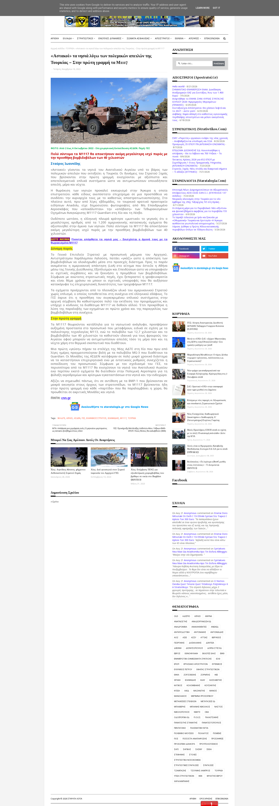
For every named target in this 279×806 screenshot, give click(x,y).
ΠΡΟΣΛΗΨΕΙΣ (217, 738)
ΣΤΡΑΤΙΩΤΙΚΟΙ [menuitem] (85, 38)
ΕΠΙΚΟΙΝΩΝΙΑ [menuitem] (212, 38)
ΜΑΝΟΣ (213, 690)
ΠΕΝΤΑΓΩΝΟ (180, 728)
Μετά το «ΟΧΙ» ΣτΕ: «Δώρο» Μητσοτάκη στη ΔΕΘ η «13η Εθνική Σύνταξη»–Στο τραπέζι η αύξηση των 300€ (206, 341)
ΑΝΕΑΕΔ (214, 626)
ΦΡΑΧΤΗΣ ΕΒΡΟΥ (214, 776)
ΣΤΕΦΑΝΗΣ (179, 754)
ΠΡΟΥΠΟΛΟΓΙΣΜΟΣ (208, 744)
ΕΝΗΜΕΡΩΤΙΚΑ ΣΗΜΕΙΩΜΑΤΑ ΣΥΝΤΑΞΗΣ (193, 658)
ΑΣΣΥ (193, 637)
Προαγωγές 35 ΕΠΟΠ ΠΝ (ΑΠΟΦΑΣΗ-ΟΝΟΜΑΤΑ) (198, 144)
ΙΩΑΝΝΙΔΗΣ (113, 418)
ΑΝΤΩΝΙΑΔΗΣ (216, 632)
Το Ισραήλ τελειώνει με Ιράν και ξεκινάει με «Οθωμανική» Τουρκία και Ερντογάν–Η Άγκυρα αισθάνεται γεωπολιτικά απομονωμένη (197, 220)
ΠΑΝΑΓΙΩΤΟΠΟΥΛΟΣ (211, 722)
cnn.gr (66, 398)
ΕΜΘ (222, 653)
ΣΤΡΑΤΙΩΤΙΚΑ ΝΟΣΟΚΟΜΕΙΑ (187, 760)
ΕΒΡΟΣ (177, 653)
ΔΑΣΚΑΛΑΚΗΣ (195, 642)
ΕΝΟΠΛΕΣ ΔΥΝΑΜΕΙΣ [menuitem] (109, 38)
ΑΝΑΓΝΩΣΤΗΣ (180, 621)
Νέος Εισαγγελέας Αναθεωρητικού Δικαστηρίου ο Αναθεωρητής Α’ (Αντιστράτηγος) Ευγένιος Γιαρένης (203, 417)
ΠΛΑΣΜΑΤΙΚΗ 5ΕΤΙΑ (199, 728)
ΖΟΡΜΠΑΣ (205, 674)
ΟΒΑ (207, 712)
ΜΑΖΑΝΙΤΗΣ (199, 690)
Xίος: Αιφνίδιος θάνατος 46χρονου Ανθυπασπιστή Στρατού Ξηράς (68, 471)
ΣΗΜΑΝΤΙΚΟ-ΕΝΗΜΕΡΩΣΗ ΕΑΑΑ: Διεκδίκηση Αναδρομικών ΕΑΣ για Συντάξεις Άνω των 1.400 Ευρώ (197, 92)
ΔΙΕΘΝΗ (177, 648)
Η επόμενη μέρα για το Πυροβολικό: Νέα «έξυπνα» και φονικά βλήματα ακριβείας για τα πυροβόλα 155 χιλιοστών (199, 211)
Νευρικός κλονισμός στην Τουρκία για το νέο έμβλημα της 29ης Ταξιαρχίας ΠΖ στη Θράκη (196, 200)
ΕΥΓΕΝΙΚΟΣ (217, 664)
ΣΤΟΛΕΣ (193, 754)
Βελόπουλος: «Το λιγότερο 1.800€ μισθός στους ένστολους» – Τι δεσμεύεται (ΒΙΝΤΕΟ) (206, 464)
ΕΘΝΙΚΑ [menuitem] (179, 38)
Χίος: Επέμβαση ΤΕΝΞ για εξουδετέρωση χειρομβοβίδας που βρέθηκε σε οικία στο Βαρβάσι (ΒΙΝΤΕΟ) (147, 474)
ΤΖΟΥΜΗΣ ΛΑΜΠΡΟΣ (200, 770)
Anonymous (190, 513)
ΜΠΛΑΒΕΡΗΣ (180, 706)
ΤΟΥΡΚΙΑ (70, 48)
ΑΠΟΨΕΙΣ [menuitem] (194, 38)
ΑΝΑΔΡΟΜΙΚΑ (180, 626)
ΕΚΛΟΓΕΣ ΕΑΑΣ (209, 653)
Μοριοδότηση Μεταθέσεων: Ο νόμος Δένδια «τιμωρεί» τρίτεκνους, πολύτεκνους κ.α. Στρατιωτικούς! (207, 357)
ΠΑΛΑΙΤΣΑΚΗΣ (211, 717)
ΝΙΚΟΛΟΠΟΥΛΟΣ (182, 712)
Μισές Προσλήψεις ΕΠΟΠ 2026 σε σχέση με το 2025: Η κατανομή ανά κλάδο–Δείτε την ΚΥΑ (206, 433)
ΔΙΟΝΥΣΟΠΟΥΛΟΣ (194, 648)
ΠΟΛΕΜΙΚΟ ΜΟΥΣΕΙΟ (184, 733)
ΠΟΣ (176, 738)
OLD (176, 616)
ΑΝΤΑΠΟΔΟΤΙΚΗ (182, 632)
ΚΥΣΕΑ (177, 690)
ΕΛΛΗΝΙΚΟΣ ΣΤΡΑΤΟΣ (96, 418)
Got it (216, 8)
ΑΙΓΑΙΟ (69, 418)
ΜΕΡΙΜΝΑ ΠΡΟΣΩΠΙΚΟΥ (202, 696)
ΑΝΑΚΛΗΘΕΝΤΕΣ (199, 626)
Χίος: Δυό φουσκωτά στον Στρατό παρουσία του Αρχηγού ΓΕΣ (108, 471)
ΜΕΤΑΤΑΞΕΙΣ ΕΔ (208, 701)
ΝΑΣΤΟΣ (218, 706)
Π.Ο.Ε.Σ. (197, 717)
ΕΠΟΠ (176, 664)
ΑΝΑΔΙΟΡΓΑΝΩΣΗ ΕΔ (201, 621)
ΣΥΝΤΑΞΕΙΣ (208, 765)
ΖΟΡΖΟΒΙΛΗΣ (190, 674)
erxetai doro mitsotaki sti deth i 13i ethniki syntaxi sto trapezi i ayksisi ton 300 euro (199, 516)
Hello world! (178, 86)
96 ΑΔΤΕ (61, 418)
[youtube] (214, 256)
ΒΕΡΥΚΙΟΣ (216, 637)
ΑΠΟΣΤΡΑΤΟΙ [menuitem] (162, 38)
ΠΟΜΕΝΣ (217, 733)
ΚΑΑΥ (202, 680)
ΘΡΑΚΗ (177, 680)
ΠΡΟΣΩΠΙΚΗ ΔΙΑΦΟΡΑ (184, 744)
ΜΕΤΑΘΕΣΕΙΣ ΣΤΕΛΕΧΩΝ (185, 701)
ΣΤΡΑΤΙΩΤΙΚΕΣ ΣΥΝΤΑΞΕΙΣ (186, 765)
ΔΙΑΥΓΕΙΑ (210, 642)
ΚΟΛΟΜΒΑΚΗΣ (193, 685)
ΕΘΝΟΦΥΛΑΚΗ (191, 653)
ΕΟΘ (218, 658)
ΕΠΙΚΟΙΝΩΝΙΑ (222, 798)
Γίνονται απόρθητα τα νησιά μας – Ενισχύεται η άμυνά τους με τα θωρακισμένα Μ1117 (109, 241)
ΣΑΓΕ (176, 749)
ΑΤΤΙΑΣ (204, 637)
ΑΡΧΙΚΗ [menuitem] (55, 38)
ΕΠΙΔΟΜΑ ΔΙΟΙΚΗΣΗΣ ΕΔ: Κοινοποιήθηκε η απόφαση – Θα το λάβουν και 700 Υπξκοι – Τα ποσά (197, 153)
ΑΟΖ (176, 637)
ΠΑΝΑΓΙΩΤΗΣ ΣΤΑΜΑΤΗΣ (185, 722)
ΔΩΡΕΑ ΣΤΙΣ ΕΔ (214, 648)
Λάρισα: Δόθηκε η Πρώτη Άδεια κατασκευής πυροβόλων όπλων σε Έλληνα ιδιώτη (195, 228)
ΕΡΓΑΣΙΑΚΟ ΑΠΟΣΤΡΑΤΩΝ (196, 664)
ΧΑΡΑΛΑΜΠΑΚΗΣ (181, 781)
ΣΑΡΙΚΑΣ (187, 749)
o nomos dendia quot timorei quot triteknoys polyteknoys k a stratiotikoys (200, 584)
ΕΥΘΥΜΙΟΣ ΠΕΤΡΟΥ (183, 669)
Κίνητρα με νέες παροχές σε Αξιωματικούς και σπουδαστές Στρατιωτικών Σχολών (206, 402)
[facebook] (185, 248)
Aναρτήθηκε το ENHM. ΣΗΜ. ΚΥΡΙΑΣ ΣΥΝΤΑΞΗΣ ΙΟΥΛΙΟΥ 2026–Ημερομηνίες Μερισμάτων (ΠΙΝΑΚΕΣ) (198, 101)
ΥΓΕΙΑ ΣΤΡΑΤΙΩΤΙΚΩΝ (184, 776)
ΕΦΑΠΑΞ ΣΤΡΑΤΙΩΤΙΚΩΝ (207, 669)
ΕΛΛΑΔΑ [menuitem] (67, 38)
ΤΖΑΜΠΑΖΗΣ (180, 770)
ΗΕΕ (216, 674)
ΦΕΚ (200, 776)
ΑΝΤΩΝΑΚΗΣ (200, 632)
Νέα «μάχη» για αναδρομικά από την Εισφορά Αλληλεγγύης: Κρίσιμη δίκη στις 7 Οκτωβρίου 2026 (207, 373)
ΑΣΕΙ (185, 637)
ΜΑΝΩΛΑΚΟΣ (180, 696)
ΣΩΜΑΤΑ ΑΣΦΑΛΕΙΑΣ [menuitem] (138, 38)
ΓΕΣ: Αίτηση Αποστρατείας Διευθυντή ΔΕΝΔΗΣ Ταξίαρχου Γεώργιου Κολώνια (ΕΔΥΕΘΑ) (205, 325)
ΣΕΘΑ (209, 749)
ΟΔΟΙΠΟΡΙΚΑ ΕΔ (181, 717)
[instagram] (185, 256)
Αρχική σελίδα (57, 48)
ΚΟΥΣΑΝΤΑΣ (210, 685)
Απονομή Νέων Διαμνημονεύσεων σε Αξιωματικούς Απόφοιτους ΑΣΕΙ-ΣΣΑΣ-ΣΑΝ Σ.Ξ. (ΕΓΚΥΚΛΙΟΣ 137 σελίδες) (200, 192)
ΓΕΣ (83, 418)
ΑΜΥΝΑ (208, 616)
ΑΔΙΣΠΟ (186, 616)
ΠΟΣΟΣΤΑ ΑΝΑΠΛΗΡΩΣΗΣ (195, 738)
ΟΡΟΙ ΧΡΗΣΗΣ (205, 798)
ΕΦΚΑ (176, 674)
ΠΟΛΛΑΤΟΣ (203, 733)
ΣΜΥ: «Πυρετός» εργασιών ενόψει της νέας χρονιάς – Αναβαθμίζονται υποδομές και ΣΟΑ (200, 140)
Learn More (203, 8)
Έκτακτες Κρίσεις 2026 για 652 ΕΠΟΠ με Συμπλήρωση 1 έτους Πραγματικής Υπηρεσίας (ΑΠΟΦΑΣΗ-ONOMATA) (196, 162)
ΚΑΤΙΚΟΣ (178, 685)
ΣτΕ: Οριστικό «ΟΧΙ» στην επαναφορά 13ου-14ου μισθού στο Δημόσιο (205, 388)
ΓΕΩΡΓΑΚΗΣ (179, 642)
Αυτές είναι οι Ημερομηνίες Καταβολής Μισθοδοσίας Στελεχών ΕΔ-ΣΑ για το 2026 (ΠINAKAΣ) (207, 449)
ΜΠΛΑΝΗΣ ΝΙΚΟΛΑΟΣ (200, 706)
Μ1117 (123, 418)
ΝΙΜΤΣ (197, 712)
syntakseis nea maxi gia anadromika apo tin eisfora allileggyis (199, 550)
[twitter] (214, 248)
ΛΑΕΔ (186, 690)
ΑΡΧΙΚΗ (193, 798)
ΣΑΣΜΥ (198, 749)
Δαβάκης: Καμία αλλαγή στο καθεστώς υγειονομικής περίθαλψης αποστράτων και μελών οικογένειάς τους (199, 117)
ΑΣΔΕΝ (77, 418)
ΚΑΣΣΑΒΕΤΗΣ (215, 680)
